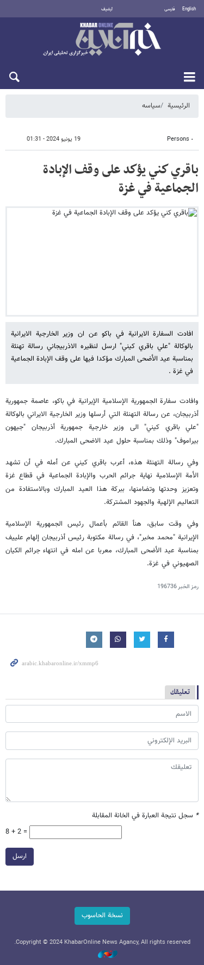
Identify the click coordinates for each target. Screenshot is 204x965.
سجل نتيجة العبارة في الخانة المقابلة (145, 816)
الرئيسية (179, 105)
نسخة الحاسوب (102, 915)
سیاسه (151, 105)
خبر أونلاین (102, 40)
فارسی (169, 9)
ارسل (20, 856)
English (189, 9)
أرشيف (107, 9)
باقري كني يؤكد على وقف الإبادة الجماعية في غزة (121, 179)
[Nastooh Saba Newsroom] (102, 955)
